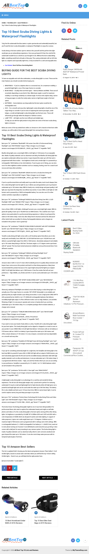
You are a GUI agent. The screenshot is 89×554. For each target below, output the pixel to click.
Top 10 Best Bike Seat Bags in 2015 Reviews (42, 522)
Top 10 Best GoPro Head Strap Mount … (72, 142)
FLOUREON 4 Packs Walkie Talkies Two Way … (73, 109)
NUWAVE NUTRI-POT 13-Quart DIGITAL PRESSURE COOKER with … (74, 266)
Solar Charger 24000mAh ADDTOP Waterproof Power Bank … (73, 71)
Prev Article (12, 478)
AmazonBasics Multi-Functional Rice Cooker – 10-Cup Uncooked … (74, 318)
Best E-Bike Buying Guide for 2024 (78, 230)
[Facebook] (64, 30)
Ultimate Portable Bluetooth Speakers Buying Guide (72, 247)
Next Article (47, 478)
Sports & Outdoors (11, 517)
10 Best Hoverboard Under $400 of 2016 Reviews (15, 522)
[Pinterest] (69, 30)
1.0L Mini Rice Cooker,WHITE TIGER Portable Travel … (79, 284)
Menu (6, 15)
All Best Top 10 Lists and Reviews (26, 550)
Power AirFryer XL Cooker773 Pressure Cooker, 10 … (78, 335)
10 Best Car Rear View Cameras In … (71, 207)
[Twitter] (75, 30)
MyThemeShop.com (80, 550)
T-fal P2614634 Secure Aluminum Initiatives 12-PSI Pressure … (74, 300)
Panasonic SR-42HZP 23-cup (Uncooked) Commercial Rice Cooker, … (74, 352)
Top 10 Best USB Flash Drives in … (74, 174)
